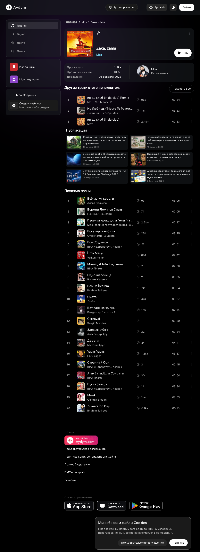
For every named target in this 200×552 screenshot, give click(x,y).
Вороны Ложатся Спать (105, 209)
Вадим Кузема (97, 279)
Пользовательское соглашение (85, 448)
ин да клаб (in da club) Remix (108, 98)
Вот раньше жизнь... (102, 308)
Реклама (70, 480)
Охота (92, 297)
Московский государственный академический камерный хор (128, 224)
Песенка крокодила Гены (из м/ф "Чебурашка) (122, 220)
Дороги (93, 340)
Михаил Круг (96, 345)
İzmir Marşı (95, 253)
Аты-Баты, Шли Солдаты (105, 373)
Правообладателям (77, 464)
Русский (159, 7)
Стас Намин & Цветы (101, 235)
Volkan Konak (95, 257)
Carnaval (93, 319)
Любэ (91, 301)
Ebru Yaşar (94, 355)
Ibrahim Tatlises (97, 290)
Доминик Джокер (99, 113)
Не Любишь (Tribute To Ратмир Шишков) (117, 108)
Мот (84, 22)
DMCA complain (74, 472)
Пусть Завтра (97, 384)
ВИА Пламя (95, 268)
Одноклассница (99, 275)
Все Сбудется (97, 242)
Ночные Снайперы (99, 213)
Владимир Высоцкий (101, 312)
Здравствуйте (97, 330)
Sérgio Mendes (96, 323)
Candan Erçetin (97, 399)
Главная (71, 22)
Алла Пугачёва (97, 202)
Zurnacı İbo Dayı (99, 406)
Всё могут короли (100, 198)
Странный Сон (98, 362)
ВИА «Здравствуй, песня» (104, 246)
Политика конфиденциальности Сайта (90, 456)
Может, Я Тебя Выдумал (105, 264)
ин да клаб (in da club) (103, 119)
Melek (91, 395)
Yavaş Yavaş (96, 351)
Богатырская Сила (101, 231)
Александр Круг (98, 334)
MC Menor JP (103, 102)
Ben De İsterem (98, 286)
